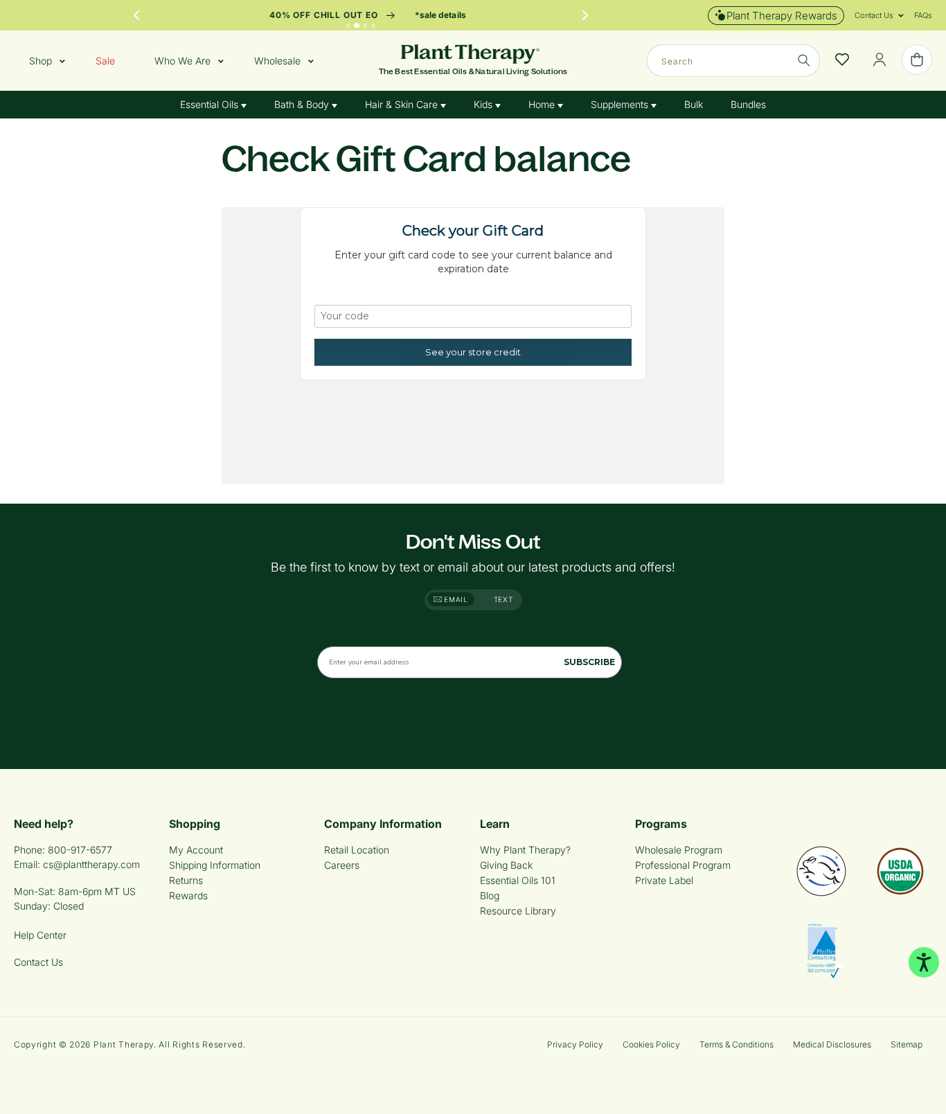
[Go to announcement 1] (348, 26)
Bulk (693, 104)
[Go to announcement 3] (365, 26)
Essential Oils (210, 104)
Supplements (621, 104)
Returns (186, 880)
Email (455, 599)
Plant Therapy (123, 1044)
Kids (484, 104)
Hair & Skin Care (402, 104)
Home (542, 104)
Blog (489, 895)
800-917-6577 (80, 850)
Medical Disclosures (832, 1044)
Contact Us (38, 962)
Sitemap (906, 1044)
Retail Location (356, 850)
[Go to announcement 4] (373, 26)
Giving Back (506, 865)
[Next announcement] (585, 15)
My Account (196, 850)
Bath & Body (303, 104)
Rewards (188, 895)
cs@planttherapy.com (91, 864)
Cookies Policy (651, 1044)
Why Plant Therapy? (525, 850)
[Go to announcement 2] (356, 25)
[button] (874, 15)
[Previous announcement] (136, 15)
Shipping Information (214, 865)
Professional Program (683, 865)
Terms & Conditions (736, 1044)
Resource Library (518, 911)
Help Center (40, 935)
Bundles (748, 104)
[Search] (804, 60)
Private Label (664, 880)
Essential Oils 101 (517, 880)
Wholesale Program (678, 850)
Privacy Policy (575, 1044)
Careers (341, 865)
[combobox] (733, 60)
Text (503, 599)
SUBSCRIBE (589, 662)
